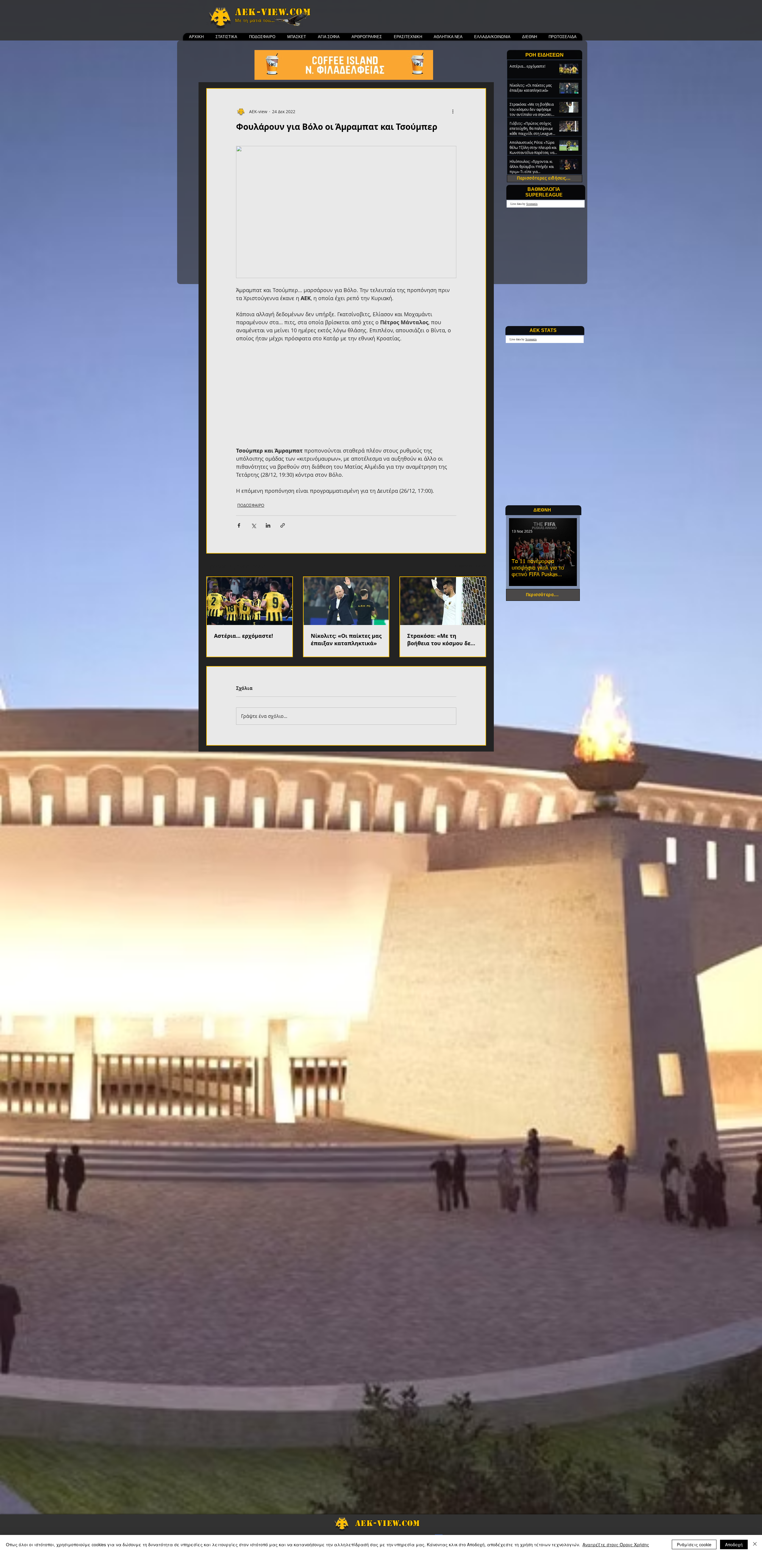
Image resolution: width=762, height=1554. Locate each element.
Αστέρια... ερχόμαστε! (243, 636)
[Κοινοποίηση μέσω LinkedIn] (268, 525)
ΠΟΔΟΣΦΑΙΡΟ (250, 505)
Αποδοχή (734, 1544)
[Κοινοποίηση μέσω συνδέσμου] (282, 525)
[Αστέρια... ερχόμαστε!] (249, 601)
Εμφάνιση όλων (470, 565)
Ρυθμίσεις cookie (694, 1544)
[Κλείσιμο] (754, 1544)
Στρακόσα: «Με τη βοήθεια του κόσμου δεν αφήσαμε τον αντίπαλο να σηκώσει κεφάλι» (440, 639)
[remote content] (346, 394)
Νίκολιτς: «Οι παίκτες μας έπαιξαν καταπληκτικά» (346, 639)
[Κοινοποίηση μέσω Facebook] (239, 525)
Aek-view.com (273, 12)
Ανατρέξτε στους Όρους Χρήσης (616, 1544)
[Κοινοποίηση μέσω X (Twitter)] (253, 525)
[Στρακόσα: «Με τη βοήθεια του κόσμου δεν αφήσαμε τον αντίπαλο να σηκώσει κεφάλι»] (442, 601)
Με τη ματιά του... (255, 20)
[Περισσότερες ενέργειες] (452, 111)
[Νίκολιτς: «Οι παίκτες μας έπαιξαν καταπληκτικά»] (346, 601)
